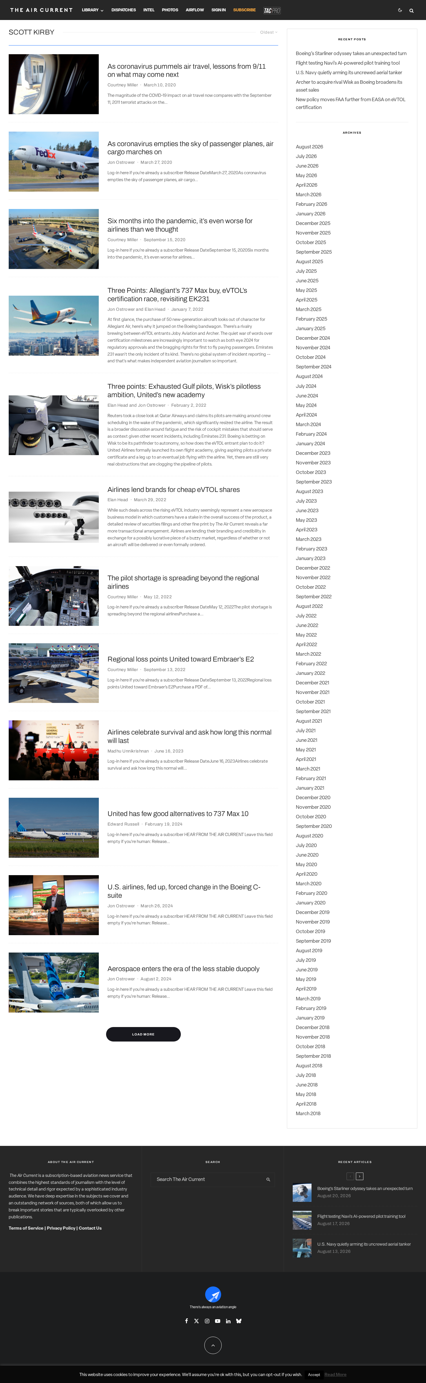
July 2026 (306, 156)
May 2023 (306, 520)
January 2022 (310, 673)
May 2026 (306, 175)
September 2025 (314, 252)
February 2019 (311, 1008)
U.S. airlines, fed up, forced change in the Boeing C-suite (184, 891)
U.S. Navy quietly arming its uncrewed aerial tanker (349, 72)
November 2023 (313, 463)
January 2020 (310, 903)
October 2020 (311, 817)
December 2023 (313, 453)
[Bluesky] (238, 1321)
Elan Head (155, 309)
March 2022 (308, 654)
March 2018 (308, 1113)
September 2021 (313, 711)
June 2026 (307, 166)
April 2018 (306, 1104)
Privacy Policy (61, 1228)
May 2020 (306, 864)
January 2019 (310, 1018)
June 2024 (307, 396)
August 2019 (309, 950)
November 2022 (313, 577)
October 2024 (311, 357)
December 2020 (313, 797)
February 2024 (311, 434)
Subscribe (244, 10)
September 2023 (314, 482)
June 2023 (307, 510)
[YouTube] (217, 1321)
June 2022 (307, 625)
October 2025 (311, 242)
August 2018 (309, 1066)
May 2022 (306, 635)
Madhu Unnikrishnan (128, 751)
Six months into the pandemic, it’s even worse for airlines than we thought (180, 225)
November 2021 (312, 692)
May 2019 (306, 979)
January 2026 (310, 214)
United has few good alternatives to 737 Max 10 (178, 813)
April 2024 (306, 415)
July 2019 (306, 960)
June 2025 (307, 281)
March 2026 (308, 194)
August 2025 (309, 261)
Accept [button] (314, 1375)
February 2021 (311, 778)
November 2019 (313, 922)
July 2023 (306, 501)
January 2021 (310, 788)
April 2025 (306, 300)
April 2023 (306, 530)
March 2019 (308, 999)
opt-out (273, 1375)
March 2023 (308, 539)
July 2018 (306, 1075)
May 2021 (306, 750)
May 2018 (306, 1094)
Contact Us (90, 1228)
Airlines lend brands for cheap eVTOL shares (174, 489)
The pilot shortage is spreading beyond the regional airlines (183, 582)
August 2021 (309, 721)
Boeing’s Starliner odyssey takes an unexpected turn (351, 53)
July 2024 (306, 386)
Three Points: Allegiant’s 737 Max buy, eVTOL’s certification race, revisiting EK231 (177, 295)
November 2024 (313, 348)
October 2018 (310, 1046)
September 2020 (314, 826)
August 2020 (309, 836)
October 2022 (311, 587)
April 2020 (306, 874)
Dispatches (124, 10)
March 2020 (308, 884)
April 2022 (306, 644)
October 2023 (311, 472)
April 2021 (306, 759)
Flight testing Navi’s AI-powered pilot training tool (348, 63)
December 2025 (313, 223)
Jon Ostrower (121, 162)
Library (90, 10)
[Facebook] (186, 1321)
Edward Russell (123, 824)
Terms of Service (26, 1228)
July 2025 (306, 271)
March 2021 (308, 769)
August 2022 (309, 606)
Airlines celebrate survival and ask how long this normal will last (190, 736)
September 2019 (313, 941)
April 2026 (306, 185)
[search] (268, 1180)
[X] (196, 1321)
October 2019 (310, 931)
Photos (170, 10)
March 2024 (308, 424)
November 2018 (313, 1037)
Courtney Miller (123, 85)
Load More (143, 1034)
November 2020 (313, 807)
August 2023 (309, 491)
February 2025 (311, 319)
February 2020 (311, 893)
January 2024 (310, 443)
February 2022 (311, 663)
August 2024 (309, 376)
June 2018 (307, 1085)
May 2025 (306, 290)
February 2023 (311, 549)
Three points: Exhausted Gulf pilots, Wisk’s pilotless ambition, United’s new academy (184, 391)
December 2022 (313, 568)
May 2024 (306, 405)
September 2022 (314, 597)
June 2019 (307, 970)
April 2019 (306, 989)
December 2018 (312, 1027)
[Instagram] (207, 1321)
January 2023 (310, 558)
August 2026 (309, 147)
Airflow (195, 10)
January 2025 (310, 328)
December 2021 (312, 683)
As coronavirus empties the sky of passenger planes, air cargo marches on (191, 148)
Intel (148, 10)
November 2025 (313, 233)
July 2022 (306, 616)
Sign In (219, 10)
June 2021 (306, 740)
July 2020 (306, 845)
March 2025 (308, 309)
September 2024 (314, 367)
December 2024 (313, 338)
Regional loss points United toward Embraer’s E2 (181, 659)
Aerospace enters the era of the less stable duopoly (184, 969)
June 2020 (307, 855)
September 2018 (313, 1056)
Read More (336, 1375)
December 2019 (312, 912)
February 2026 (311, 204)
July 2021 (306, 730)
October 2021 (310, 702)
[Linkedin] (228, 1321)
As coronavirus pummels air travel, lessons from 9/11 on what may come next (187, 71)
